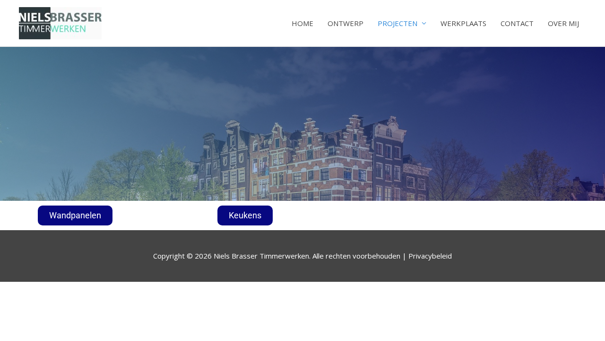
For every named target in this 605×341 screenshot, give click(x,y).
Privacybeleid (430, 255)
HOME (302, 23)
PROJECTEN (397, 23)
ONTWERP (345, 23)
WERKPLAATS (463, 23)
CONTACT (517, 23)
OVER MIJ (563, 23)
